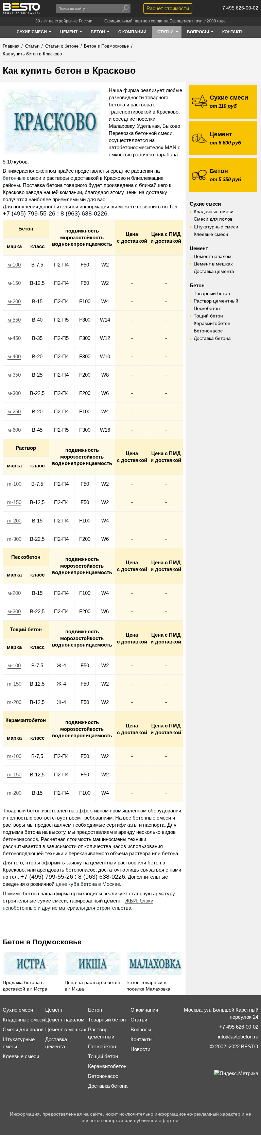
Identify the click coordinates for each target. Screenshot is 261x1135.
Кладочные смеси (213, 211)
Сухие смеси (205, 204)
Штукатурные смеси (216, 226)
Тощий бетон (208, 316)
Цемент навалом (212, 256)
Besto (21, 8)
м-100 (14, 265)
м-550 (14, 320)
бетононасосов (20, 839)
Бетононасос (208, 330)
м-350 (14, 375)
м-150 (14, 283)
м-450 (14, 338)
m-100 (14, 484)
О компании (144, 1010)
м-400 (14, 356)
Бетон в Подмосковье (42, 942)
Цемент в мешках (213, 263)
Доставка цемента (214, 271)
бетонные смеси (22, 178)
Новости (140, 1049)
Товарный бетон (212, 293)
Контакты (141, 1039)
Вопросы (140, 1029)
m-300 (14, 539)
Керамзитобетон (212, 323)
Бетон (197, 285)
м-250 (14, 411)
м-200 (14, 301)
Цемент (199, 248)
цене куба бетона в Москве (88, 884)
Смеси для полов (213, 219)
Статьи (138, 1019)
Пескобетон (207, 308)
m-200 (14, 520)
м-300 (14, 393)
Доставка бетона (212, 338)
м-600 (14, 430)
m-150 (14, 502)
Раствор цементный (216, 301)
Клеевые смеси (211, 234)
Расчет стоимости (167, 8)
